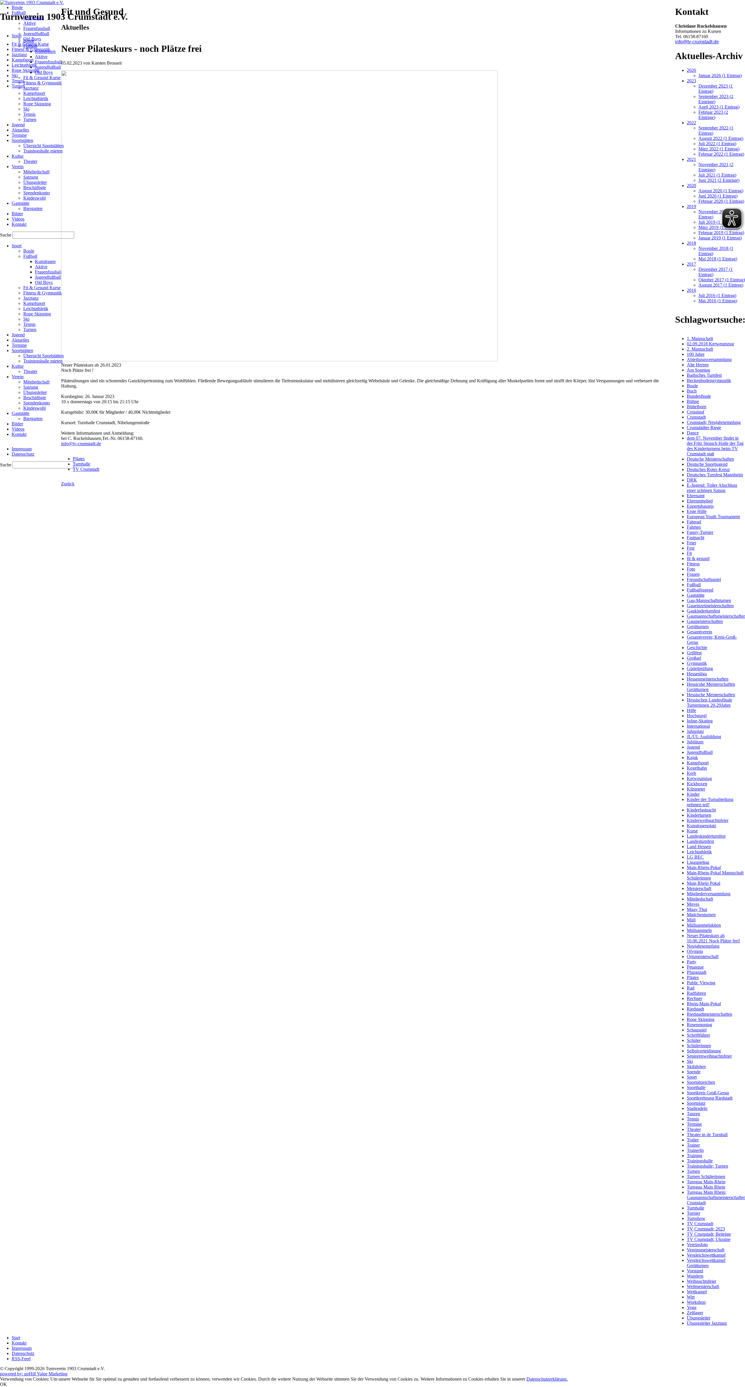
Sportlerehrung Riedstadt (709, 1097)
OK (3, 1384)
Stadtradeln (697, 1108)
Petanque (695, 967)
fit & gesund (698, 558)
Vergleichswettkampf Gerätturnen (706, 1263)
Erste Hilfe (697, 511)
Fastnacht (695, 537)
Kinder (693, 794)
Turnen (693, 1171)
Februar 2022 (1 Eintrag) (721, 154)
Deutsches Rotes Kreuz (708, 469)
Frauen (693, 574)
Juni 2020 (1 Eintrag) (717, 195)
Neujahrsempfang (703, 946)
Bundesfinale (699, 396)
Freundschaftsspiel (704, 579)
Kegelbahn (697, 768)
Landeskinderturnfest (706, 836)
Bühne (693, 401)
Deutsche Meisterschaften (710, 459)
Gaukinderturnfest (703, 610)
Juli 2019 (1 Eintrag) (717, 222)
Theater (694, 1129)
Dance (693, 432)
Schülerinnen (699, 1045)
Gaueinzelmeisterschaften (710, 605)
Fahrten (694, 527)
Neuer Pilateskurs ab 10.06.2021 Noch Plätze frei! (713, 938)
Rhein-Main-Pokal (704, 1003)
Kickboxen (697, 783)
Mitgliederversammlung (708, 893)
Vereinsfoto (697, 1244)
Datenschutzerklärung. (547, 1379)
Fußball (694, 584)
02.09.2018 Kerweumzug (710, 343)
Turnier (693, 1213)
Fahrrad (694, 521)
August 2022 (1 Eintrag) (720, 138)
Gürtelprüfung (700, 668)
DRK (692, 479)
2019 (691, 206)
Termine (694, 1124)
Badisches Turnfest (704, 375)
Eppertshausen (700, 506)
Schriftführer (698, 1035)
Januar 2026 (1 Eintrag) (720, 75)
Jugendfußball (700, 752)
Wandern (695, 1276)
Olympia (695, 951)
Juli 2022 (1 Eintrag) (717, 143)
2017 (691, 264)
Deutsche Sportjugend (707, 464)
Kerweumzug (699, 778)
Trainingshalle (700, 1160)
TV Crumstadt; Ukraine (708, 1239)
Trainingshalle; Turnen (707, 1166)
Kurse (692, 830)
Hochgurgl (697, 715)
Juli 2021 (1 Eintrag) (717, 175)
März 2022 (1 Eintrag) (718, 148)
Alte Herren (698, 364)
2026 (691, 70)
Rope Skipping (700, 1019)
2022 (691, 122)
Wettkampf (697, 1291)
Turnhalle (81, 463)
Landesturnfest (700, 841)
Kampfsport (698, 762)
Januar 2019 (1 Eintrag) (720, 237)
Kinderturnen (699, 815)
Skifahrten (696, 1066)
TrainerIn (695, 1150)
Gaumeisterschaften (705, 621)
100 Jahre (696, 354)
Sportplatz (696, 1103)
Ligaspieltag (698, 862)
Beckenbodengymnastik (709, 380)
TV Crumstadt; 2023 (706, 1228)
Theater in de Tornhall (707, 1134)
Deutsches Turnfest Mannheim (715, 474)
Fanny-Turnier (700, 532)
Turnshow (696, 1218)
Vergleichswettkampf (706, 1255)
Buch (692, 390)
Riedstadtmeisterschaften (709, 1014)
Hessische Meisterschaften (711, 694)
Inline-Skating (700, 720)
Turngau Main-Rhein (706, 1181)
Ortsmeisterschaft (703, 956)
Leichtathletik (699, 851)
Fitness (693, 563)
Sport (692, 1077)
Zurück (67, 483)
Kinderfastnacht (701, 809)
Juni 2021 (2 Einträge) (718, 180)
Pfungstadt (696, 972)
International (698, 726)
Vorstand (695, 1270)
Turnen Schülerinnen (706, 1176)
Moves (693, 904)
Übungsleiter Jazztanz (707, 1323)
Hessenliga (697, 673)
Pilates (79, 458)
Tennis (693, 1118)
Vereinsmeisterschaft (705, 1249)
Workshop (696, 1302)
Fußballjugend (700, 589)
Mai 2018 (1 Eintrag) (717, 258)
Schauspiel (697, 1029)
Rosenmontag (699, 1024)
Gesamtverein (699, 631)
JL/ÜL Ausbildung (704, 736)
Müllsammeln (699, 930)
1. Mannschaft (700, 338)
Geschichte (697, 647)
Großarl (694, 658)
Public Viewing (701, 982)
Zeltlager (695, 1312)
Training (694, 1155)
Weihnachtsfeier (701, 1281)
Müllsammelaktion (704, 925)
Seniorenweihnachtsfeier (709, 1056)
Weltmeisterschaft (703, 1286)
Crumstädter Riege (704, 427)
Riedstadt (695, 1008)
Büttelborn (696, 406)
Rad (690, 987)
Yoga (691, 1307)
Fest (690, 548)
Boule (692, 385)
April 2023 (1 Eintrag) (718, 106)
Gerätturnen (698, 626)
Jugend (693, 747)
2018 (691, 243)
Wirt (691, 1296)
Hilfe (691, 710)
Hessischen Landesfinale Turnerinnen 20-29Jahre (709, 702)
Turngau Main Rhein (706, 1186)
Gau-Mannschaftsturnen (709, 600)
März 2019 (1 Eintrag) (718, 227)
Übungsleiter (698, 1317)
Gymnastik (697, 663)
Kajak (692, 757)
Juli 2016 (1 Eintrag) (717, 295)
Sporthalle (696, 1087)
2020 (691, 185)
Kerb (691, 773)
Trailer (693, 1139)
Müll (691, 919)
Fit (689, 553)
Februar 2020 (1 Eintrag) (721, 201)
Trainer (693, 1145)
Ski (690, 1061)
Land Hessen (699, 846)
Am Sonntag (698, 369)
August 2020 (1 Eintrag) (720, 190)
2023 (691, 80)
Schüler (694, 1040)
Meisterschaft (699, 888)
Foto (691, 568)
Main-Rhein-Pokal (704, 867)
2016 (691, 290)
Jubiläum (695, 741)
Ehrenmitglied (700, 500)
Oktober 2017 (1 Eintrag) (721, 279)
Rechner (694, 998)
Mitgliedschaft (700, 898)
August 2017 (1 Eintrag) (720, 285)
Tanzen (693, 1113)
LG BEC (695, 857)
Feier (691, 542)
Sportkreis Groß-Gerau (708, 1092)
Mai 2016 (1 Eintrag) (717, 300)
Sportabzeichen (701, 1082)
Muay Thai (697, 909)
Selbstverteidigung (704, 1050)
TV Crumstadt (86, 469)
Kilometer (696, 788)
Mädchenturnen (701, 914)
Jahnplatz (695, 731)
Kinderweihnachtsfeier (707, 820)
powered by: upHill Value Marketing (34, 1373)
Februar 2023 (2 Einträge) (713, 115)
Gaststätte (696, 595)
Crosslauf (695, 411)
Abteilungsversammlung (709, 359)
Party (691, 961)
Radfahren (696, 993)
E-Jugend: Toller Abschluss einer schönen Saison (712, 488)
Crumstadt (696, 417)
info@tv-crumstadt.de (81, 443)
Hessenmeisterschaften (707, 678)
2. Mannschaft (700, 349)
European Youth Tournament (713, 516)
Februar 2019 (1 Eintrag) (721, 232)
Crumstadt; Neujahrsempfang (714, 422)
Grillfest (694, 652)
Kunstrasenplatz (701, 825)
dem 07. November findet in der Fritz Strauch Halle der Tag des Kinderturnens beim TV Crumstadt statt (715, 446)
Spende (693, 1071)
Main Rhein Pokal (703, 883)
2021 (691, 159)
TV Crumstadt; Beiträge (709, 1234)
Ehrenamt (696, 495)
